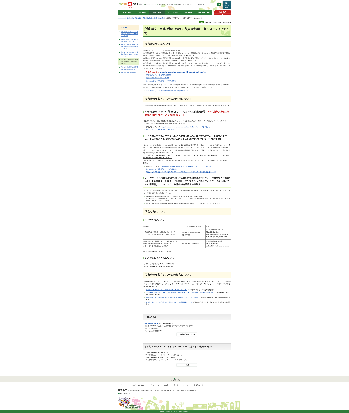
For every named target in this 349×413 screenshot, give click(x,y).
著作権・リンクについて (181, 385)
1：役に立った (151, 355)
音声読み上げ (180, 4)
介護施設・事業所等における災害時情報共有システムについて (129, 62)
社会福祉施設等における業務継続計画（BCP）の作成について (129, 54)
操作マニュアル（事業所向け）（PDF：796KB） (162, 81)
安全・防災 (161, 18)
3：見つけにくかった (180, 360)
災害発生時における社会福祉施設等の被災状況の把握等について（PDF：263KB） (173, 297)
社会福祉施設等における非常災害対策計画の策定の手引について (129, 47)
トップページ (122, 18)
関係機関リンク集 (198, 385)
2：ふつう (162, 355)
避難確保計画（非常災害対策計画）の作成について (129, 40)
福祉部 (147, 323)
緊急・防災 (222, 12)
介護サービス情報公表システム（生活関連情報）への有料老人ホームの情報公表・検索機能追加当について (181, 172)
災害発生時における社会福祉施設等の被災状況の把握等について (129, 34)
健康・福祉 (130, 18)
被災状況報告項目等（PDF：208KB (157, 78)
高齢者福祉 (138, 18)
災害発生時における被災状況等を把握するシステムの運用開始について (169, 302)
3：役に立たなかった (175, 355)
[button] (222, 14)
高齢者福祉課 (153, 323)
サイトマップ (123, 385)
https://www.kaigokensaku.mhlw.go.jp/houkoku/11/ (183, 72)
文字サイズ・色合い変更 (166, 4)
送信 (187, 365)
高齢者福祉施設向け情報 (150, 18)
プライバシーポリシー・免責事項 (159, 385)
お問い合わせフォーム (187, 334)
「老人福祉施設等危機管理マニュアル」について (129, 68)
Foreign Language (150, 4)
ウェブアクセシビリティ (139, 385)
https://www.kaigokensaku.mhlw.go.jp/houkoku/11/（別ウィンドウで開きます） (187, 127)
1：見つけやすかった (153, 360)
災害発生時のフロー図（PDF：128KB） (159, 75)
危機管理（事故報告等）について (129, 73)
